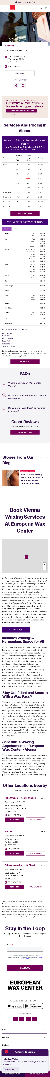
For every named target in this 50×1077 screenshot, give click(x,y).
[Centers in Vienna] (26, 557)
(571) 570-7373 (14, 815)
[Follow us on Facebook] (16, 85)
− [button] (44, 567)
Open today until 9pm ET (15, 802)
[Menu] (3, 8)
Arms (6, 233)
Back (6, 239)
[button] (41, 8)
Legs (6, 295)
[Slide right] (46, 2)
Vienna (9, 46)
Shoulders (8, 308)
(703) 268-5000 (14, 848)
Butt (6, 265)
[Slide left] (5, 2)
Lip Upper (7, 206)
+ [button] (44, 564)
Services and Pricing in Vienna (25, 128)
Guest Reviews (25, 422)
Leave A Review (25, 432)
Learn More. (34, 150)
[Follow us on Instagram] (23, 85)
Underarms (7, 192)
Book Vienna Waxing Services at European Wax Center (25, 520)
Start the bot (9, 1070)
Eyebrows (7, 197)
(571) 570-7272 (14, 882)
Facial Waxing (7, 338)
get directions (14, 62)
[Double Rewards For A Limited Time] (25, 117)
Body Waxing (7, 336)
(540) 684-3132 (14, 66)
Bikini (5, 165)
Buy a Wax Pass (20, 80)
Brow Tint (6, 341)
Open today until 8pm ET (15, 50)
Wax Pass (6, 344)
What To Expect (8, 346)
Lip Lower (6, 202)
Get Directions (16, 630)
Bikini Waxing (7, 333)
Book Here (19, 73)
